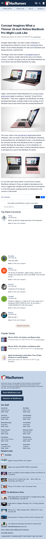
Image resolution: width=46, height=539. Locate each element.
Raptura (10, 312)
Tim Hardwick (27, 422)
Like (18, 223)
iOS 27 (31, 8)
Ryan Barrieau (27, 437)
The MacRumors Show (15, 492)
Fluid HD (29, 536)
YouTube (8, 455)
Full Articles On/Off (17, 536)
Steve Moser (4, 444)
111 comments (5, 197)
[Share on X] (38, 197)
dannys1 (11, 284)
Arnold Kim (4, 408)
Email (2, 411)
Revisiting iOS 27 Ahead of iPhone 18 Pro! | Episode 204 (25, 517)
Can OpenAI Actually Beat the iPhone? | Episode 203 (24, 524)
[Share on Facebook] (43, 197)
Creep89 (10, 296)
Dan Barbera (4, 437)
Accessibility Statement (7, 532)
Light (37, 536)
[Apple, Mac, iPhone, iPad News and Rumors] (15, 5)
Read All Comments (23, 326)
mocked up (34, 45)
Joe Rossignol (39, 339)
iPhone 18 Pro (7, 8)
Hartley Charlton (5, 430)
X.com (6, 411)
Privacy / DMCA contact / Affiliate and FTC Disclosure (15, 529)
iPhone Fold (20, 8)
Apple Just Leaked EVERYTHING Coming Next (23, 467)
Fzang (10, 216)
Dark (40, 536)
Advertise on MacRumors (12, 398)
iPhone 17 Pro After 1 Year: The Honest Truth (22, 486)
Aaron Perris (26, 444)
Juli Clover (37, 37)
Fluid (24, 536)
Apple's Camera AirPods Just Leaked (19, 460)
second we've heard (25, 135)
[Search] (40, 3)
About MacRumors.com (12, 392)
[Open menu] (2, 3)
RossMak (11, 256)
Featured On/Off (6, 536)
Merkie (10, 268)
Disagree (22, 223)
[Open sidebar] (43, 3)
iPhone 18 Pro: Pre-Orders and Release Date (24, 337)
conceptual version (31, 54)
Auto (34, 536)
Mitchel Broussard (6, 422)
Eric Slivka (26, 408)
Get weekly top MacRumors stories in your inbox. (23, 203)
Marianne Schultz (28, 430)
